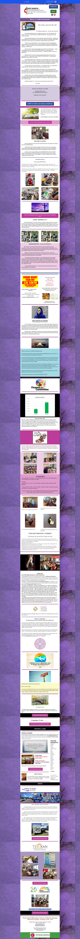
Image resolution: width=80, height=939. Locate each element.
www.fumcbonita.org (40, 924)
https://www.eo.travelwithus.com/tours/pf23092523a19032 (34, 374)
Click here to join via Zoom (35, 769)
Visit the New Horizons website (40, 912)
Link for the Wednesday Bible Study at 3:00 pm (40, 122)
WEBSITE (53, 7)
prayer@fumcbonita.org (52, 735)
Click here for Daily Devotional (40, 715)
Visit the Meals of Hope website (40, 838)
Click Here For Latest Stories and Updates (40, 724)
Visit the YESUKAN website (40, 883)
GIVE (53, 11)
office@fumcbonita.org (40, 925)
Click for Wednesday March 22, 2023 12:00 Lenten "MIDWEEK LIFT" (40, 215)
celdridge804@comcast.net (30, 635)
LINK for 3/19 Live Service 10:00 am (40, 104)
